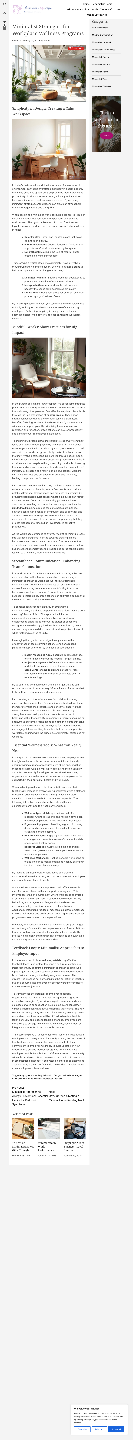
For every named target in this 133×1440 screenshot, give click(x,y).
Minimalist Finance (101, 64)
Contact (106, 135)
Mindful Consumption (102, 35)
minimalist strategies (72, 1075)
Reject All (99, 1429)
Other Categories (97, 14)
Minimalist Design (52, 1075)
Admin (47, 40)
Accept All (116, 1429)
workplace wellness (52, 1078)
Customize (82, 1429)
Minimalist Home (102, 3)
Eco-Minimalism (100, 27)
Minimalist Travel (102, 9)
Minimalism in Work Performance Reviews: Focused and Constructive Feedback (49, 1152)
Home (86, 3)
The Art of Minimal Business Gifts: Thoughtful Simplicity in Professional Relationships (23, 1152)
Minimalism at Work (101, 42)
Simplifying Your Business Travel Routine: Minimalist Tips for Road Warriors (74, 1152)
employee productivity (31, 1075)
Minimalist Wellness (101, 86)
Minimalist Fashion (78, 9)
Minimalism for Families (103, 49)
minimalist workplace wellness (27, 1078)
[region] (99, 1419)
